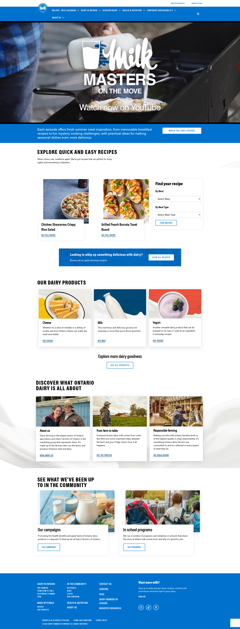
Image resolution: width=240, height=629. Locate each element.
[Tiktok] (148, 607)
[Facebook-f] (156, 607)
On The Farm (87, 33)
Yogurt (107, 42)
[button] (70, 10)
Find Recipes (166, 222)
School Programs (155, 28)
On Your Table (88, 41)
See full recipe (48, 235)
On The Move (87, 37)
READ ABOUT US (46, 455)
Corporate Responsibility (160, 10)
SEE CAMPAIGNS (49, 547)
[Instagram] (141, 607)
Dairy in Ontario (89, 10)
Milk (106, 38)
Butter (107, 50)
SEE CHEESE (48, 340)
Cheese (107, 34)
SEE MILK (102, 340)
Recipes (56, 10)
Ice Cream (108, 46)
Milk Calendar (68, 10)
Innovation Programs (157, 42)
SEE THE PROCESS (104, 455)
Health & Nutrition (132, 10)
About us (56, 17)
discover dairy (109, 10)
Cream (106, 54)
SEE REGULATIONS (161, 455)
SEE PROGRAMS (134, 547)
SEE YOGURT (158, 340)
